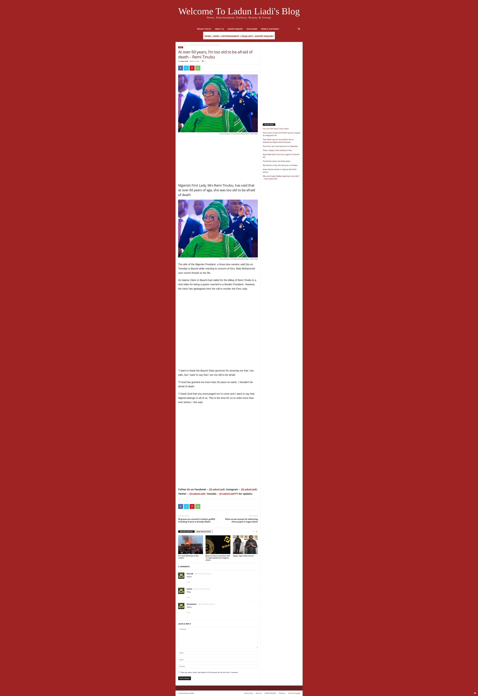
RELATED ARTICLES (186, 531)
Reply (188, 582)
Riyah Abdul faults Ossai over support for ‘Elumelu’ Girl (281, 156)
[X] (186, 68)
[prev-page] (253, 531)
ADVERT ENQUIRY (235, 29)
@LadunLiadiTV (228, 493)
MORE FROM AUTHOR (203, 531)
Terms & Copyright (270, 29)
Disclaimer (252, 29)
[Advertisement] (218, 141)
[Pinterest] (192, 68)
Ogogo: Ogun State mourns (243, 556)
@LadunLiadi (216, 489)
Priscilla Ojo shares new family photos (276, 161)
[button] (299, 29)
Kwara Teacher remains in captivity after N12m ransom (280, 170)
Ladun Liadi (184, 61)
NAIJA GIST (247, 36)
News (185, 45)
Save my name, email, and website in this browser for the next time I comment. (209, 672)
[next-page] (256, 531)
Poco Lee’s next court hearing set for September (280, 146)
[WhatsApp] (197, 68)
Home (180, 45)
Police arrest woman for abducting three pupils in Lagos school (241, 520)
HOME (207, 36)
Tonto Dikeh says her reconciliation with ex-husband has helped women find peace (278, 141)
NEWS (216, 36)
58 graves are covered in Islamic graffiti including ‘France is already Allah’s (196, 520)
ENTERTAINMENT (230, 36)
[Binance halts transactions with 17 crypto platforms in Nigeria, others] (218, 544)
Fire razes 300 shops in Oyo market (188, 557)
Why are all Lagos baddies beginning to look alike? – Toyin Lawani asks (281, 177)
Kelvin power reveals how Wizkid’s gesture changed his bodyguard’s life (281, 134)
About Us (219, 29)
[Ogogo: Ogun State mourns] (245, 544)
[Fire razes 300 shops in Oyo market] (190, 544)
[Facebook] (180, 68)
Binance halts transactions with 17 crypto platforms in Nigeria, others (218, 558)
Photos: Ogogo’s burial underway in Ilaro (277, 150)
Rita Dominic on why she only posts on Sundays (280, 165)
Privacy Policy (204, 29)
